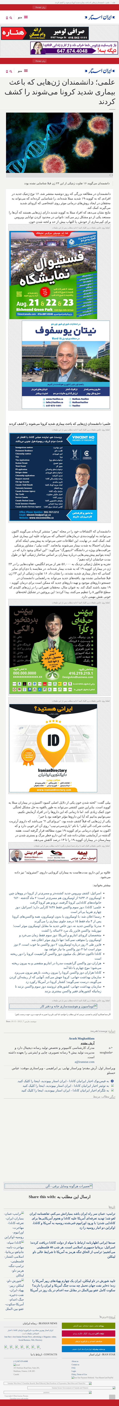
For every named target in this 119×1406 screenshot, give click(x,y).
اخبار (9, 1330)
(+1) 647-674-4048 (20, 1361)
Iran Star (7, 1337)
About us (75, 1361)
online (54, 1337)
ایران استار (49, 1330)
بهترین (41, 1330)
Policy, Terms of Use (79, 1374)
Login (74, 1371)
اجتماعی (35, 1333)
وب (33, 1330)
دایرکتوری (27, 1330)
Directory (38, 1340)
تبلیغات (29, 1333)
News (30, 1337)
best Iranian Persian (20, 1337)
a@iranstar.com (85, 1061)
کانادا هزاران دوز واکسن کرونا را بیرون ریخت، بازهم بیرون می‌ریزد (58, 972)
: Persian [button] (40, 7)
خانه (113, 2)
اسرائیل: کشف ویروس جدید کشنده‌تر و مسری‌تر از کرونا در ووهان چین (55, 893)
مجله (37, 1330)
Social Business (24, 1340)
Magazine (47, 1337)
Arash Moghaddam (82, 1038)
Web (32, 1340)
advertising (37, 1337)
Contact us (75, 1365)
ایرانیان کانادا (18, 1330)
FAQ (73, 1368)
